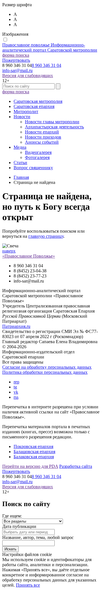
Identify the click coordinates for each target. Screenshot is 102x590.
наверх (9, 251)
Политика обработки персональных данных (45, 372)
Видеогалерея (38, 152)
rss (16, 397)
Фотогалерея (37, 157)
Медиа (20, 147)
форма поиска (15, 55)
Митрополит (26, 111)
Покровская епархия (33, 446)
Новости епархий (42, 132)
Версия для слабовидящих (27, 75)
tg (15, 387)
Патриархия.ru (16, 326)
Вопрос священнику (33, 167)
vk (16, 392)
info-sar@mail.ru (17, 70)
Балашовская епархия (34, 451)
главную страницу (45, 236)
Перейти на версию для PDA (30, 466)
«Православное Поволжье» (28, 256)
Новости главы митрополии (52, 121)
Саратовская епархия (34, 106)
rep (16, 381)
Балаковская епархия (34, 456)
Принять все (28, 585)
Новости (22, 116)
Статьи (20, 162)
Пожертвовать (16, 60)
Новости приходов (43, 137)
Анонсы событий (42, 142)
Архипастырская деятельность (54, 126)
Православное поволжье (49, 47)
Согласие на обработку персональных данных (47, 367)
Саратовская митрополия (38, 101)
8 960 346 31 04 (46, 65)
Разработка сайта (75, 466)
